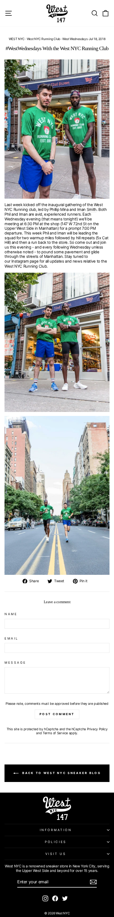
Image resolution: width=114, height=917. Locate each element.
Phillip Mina (59, 209)
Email (12, 638)
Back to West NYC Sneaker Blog (61, 773)
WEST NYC (17, 39)
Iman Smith (87, 209)
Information (56, 830)
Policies (55, 842)
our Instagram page (21, 261)
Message (15, 662)
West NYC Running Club (43, 39)
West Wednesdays (74, 39)
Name (11, 614)
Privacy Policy (97, 729)
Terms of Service (55, 733)
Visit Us (55, 854)
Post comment (57, 714)
